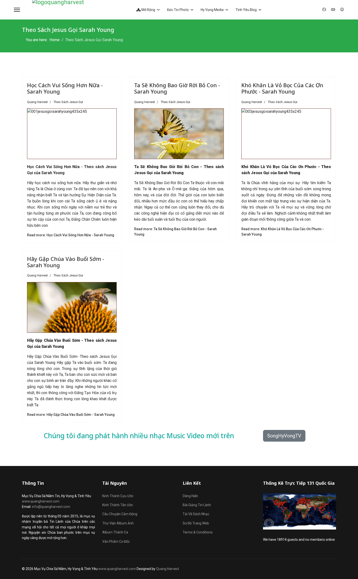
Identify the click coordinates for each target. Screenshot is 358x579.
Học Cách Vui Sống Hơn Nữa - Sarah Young (65, 88)
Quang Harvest (167, 569)
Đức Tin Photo (178, 10)
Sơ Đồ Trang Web (196, 523)
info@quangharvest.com (51, 507)
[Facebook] (324, 9)
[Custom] (342, 9)
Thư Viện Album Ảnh (118, 523)
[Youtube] (333, 9)
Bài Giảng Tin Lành (197, 505)
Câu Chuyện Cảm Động (119, 514)
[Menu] (17, 9)
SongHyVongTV (284, 436)
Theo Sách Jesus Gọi (68, 102)
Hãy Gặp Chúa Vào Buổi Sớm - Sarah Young (65, 262)
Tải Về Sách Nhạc (196, 514)
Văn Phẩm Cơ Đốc (116, 541)
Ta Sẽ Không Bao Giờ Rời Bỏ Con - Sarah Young (177, 88)
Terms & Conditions (198, 532)
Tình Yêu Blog (246, 10)
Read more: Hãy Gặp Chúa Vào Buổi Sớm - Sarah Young (71, 415)
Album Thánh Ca (115, 532)
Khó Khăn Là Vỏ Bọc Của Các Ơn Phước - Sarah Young (282, 88)
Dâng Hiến (190, 496)
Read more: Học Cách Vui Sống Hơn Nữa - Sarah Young (70, 235)
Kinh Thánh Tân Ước (117, 505)
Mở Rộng (148, 10)
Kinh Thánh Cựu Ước (117, 496)
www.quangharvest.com (40, 501)
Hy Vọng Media (212, 10)
